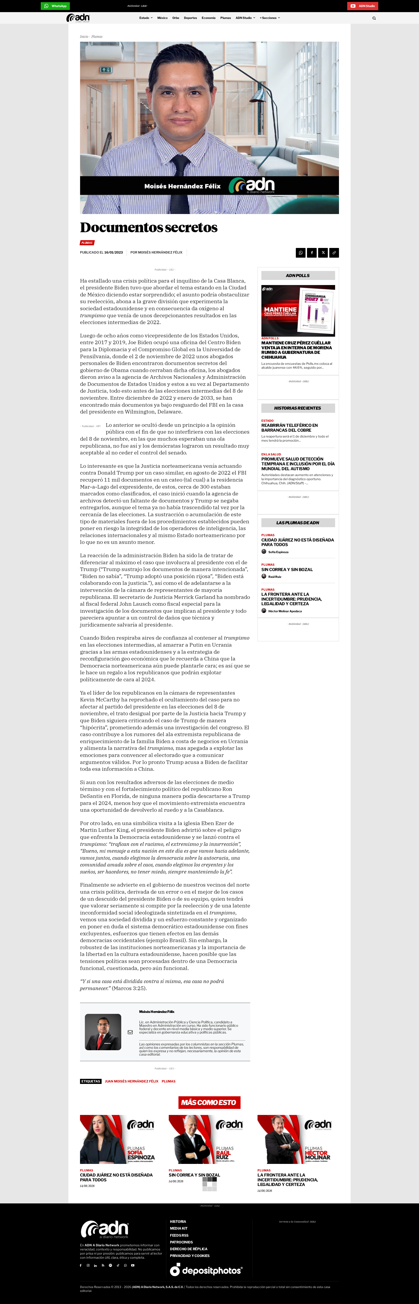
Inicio (84, 37)
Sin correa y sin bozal (287, 569)
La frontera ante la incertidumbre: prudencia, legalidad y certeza (291, 599)
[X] (323, 253)
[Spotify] (110, 1265)
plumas (169, 1081)
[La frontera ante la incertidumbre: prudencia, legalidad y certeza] (298, 1139)
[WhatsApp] (301, 253)
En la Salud (271, 454)
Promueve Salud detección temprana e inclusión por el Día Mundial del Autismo (298, 464)
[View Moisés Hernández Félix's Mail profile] (130, 1032)
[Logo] (79, 18)
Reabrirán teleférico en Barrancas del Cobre (289, 428)
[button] (341, 18)
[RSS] (102, 1265)
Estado (267, 420)
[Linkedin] (95, 1265)
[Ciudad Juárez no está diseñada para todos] (120, 1139)
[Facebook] (312, 253)
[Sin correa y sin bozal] (209, 1139)
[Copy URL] (334, 253)
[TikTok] (118, 1265)
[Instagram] (88, 1265)
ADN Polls (270, 338)
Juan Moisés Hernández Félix (131, 1081)
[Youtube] (133, 1265)
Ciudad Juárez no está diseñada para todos (297, 542)
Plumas (96, 37)
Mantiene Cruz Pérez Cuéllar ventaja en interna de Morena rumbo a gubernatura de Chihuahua (296, 350)
